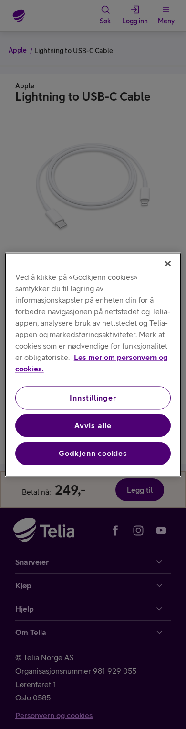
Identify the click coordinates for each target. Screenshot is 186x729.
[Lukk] (167, 263)
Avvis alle (93, 425)
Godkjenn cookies (93, 453)
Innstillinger (93, 397)
